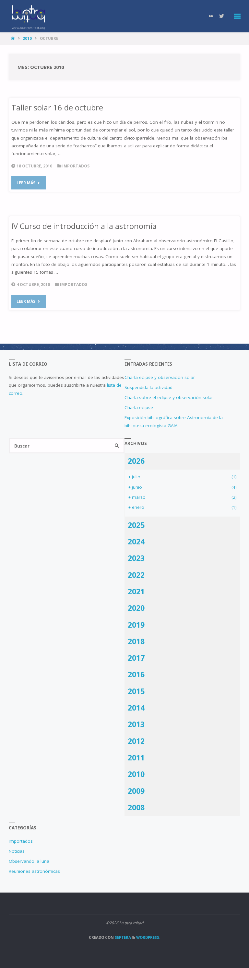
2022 (136, 575)
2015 (136, 691)
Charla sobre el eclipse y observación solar (168, 397)
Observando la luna (29, 861)
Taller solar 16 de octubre (57, 107)
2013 (136, 724)
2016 (136, 674)
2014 (136, 707)
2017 (136, 658)
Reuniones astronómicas (34, 871)
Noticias (17, 851)
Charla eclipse (138, 407)
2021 (136, 591)
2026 (136, 461)
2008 (136, 807)
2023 (136, 558)
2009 (136, 791)
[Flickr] (211, 16)
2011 (136, 757)
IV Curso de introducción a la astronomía (84, 226)
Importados (75, 166)
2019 (136, 625)
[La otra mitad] (28, 16)
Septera (122, 937)
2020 (136, 608)
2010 (27, 38)
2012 (136, 741)
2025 (136, 525)
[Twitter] (221, 16)
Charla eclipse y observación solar (159, 377)
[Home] (13, 38)
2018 (136, 641)
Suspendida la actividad (148, 387)
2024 (136, 541)
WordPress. (148, 937)
